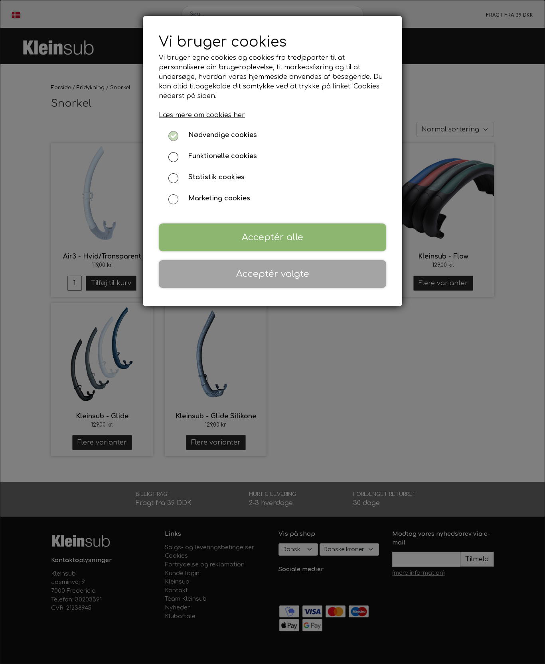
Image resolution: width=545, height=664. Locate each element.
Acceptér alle (272, 237)
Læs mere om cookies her (202, 115)
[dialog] (272, 332)
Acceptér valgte (272, 274)
